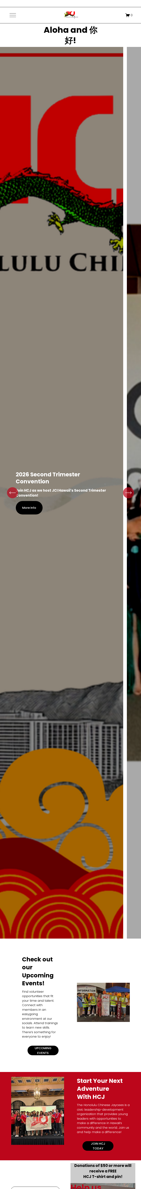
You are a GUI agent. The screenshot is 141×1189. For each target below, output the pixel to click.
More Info (29, 508)
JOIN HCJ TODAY (98, 1146)
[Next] (128, 492)
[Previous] (12, 492)
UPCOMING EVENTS (43, 1050)
